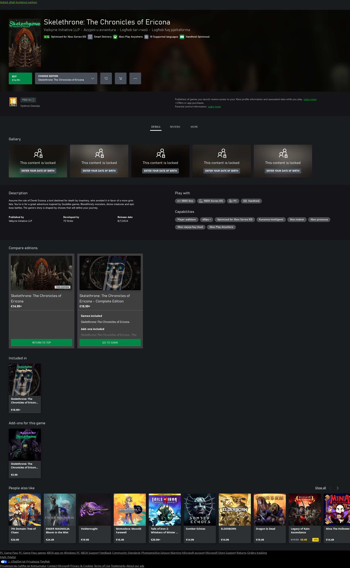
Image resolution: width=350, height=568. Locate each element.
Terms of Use (102, 566)
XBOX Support (90, 553)
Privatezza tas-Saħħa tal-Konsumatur (23, 566)
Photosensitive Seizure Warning (161, 553)
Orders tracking (257, 553)
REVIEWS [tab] (175, 126)
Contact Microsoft (58, 566)
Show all (320, 488)
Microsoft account (193, 553)
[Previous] (330, 488)
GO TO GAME (110, 342)
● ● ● (135, 78)
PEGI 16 (26, 100)
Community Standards (126, 553)
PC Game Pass (9, 553)
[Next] (337, 488)
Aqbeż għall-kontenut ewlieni (18, 2)
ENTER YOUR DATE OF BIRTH (38, 171)
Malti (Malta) (8, 557)
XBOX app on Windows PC (63, 553)
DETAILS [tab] (155, 126)
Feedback (105, 553)
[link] (25, 388)
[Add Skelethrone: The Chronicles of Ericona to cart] (121, 78)
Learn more (310, 99)
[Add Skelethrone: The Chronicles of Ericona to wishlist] (106, 78)
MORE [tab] (194, 126)
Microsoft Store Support (220, 553)
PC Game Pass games (32, 553)
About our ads (135, 566)
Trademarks (118, 566)
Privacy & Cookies (81, 566)
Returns (241, 553)
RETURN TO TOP (41, 342)
